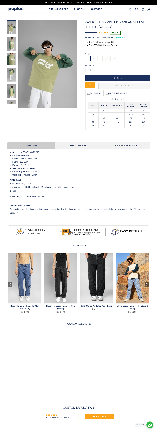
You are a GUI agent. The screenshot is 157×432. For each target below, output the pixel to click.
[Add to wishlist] (90, 85)
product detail (31, 145)
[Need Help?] (149, 424)
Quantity (91, 66)
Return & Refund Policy (126, 145)
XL (106, 58)
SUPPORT (97, 9)
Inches (114, 99)
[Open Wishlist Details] (131, 9)
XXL (114, 58)
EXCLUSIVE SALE (59, 9)
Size (88, 54)
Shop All (80, 9)
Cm (121, 99)
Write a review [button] (99, 416)
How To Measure (117, 93)
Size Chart (94, 93)
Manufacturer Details (78, 145)
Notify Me (117, 78)
